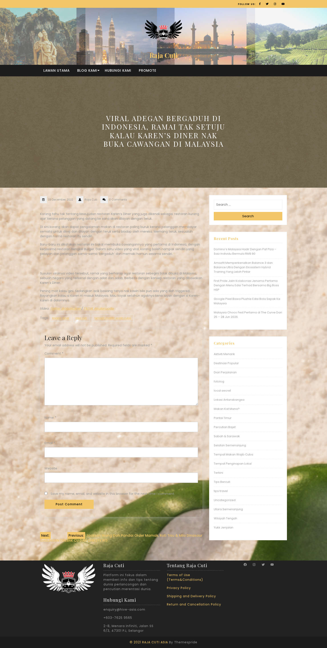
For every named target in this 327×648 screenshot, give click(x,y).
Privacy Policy (179, 588)
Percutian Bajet (225, 427)
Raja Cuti (163, 55)
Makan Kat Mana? (227, 409)
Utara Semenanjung (228, 509)
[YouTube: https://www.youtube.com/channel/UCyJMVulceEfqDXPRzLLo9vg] (272, 564)
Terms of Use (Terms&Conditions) (185, 577)
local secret (222, 390)
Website (50, 468)
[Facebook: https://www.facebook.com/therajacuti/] (245, 564)
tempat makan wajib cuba (113, 318)
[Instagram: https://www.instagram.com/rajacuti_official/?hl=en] (254, 564)
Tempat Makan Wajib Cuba (233, 454)
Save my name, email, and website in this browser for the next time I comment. (112, 494)
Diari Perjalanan (225, 372)
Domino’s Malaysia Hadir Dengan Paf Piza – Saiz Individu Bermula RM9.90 (245, 251)
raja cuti (81, 318)
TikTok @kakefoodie (99, 308)
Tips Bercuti (222, 482)
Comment (53, 353)
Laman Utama (56, 70)
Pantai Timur (223, 418)
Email (49, 443)
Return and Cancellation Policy (194, 604)
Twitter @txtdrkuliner (65, 308)
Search (248, 216)
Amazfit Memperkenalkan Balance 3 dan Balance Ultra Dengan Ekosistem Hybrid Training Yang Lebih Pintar (243, 267)
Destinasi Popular (226, 363)
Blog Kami (87, 70)
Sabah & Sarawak (227, 436)
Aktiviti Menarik (224, 354)
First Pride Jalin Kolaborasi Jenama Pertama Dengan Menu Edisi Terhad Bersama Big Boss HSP (246, 285)
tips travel (221, 491)
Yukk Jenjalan (223, 527)
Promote (147, 70)
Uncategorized (225, 500)
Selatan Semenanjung (230, 445)
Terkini (218, 473)
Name (50, 417)
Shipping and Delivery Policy (191, 596)
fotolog (219, 381)
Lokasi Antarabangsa (229, 400)
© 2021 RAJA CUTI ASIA (149, 642)
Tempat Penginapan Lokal (233, 463)
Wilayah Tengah (225, 518)
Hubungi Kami (118, 70)
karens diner (60, 318)
